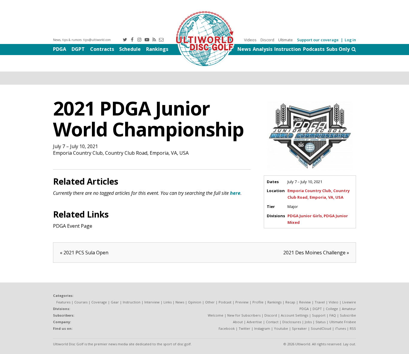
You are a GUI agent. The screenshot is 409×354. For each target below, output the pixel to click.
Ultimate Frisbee (342, 322)
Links (167, 302)
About (238, 322)
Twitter (244, 328)
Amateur (349, 308)
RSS (353, 328)
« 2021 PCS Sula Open (84, 252)
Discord (267, 39)
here (235, 193)
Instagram (262, 328)
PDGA (59, 49)
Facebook (227, 328)
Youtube (281, 328)
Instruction (287, 49)
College (332, 308)
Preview (242, 302)
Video (333, 302)
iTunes (340, 328)
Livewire (349, 302)
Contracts (102, 49)
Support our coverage (318, 39)
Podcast (225, 302)
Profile (257, 302)
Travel (320, 302)
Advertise (254, 322)
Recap (290, 302)
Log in (350, 39)
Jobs (308, 322)
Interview (152, 302)
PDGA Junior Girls (304, 215)
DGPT (78, 49)
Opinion (194, 302)
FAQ (332, 315)
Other (210, 302)
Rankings (157, 49)
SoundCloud (321, 328)
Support (318, 315)
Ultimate (285, 39)
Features (63, 302)
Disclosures (291, 322)
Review (305, 302)
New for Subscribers (243, 315)
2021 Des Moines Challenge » (316, 252)
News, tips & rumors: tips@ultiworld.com (82, 40)
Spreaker (299, 328)
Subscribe (348, 315)
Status (320, 322)
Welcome (215, 315)
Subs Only (338, 49)
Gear (115, 302)
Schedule (130, 49)
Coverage (99, 302)
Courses (80, 302)
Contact (272, 322)
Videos (250, 39)
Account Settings (294, 315)
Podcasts (314, 49)
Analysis (262, 49)
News (244, 49)
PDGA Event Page (72, 226)
